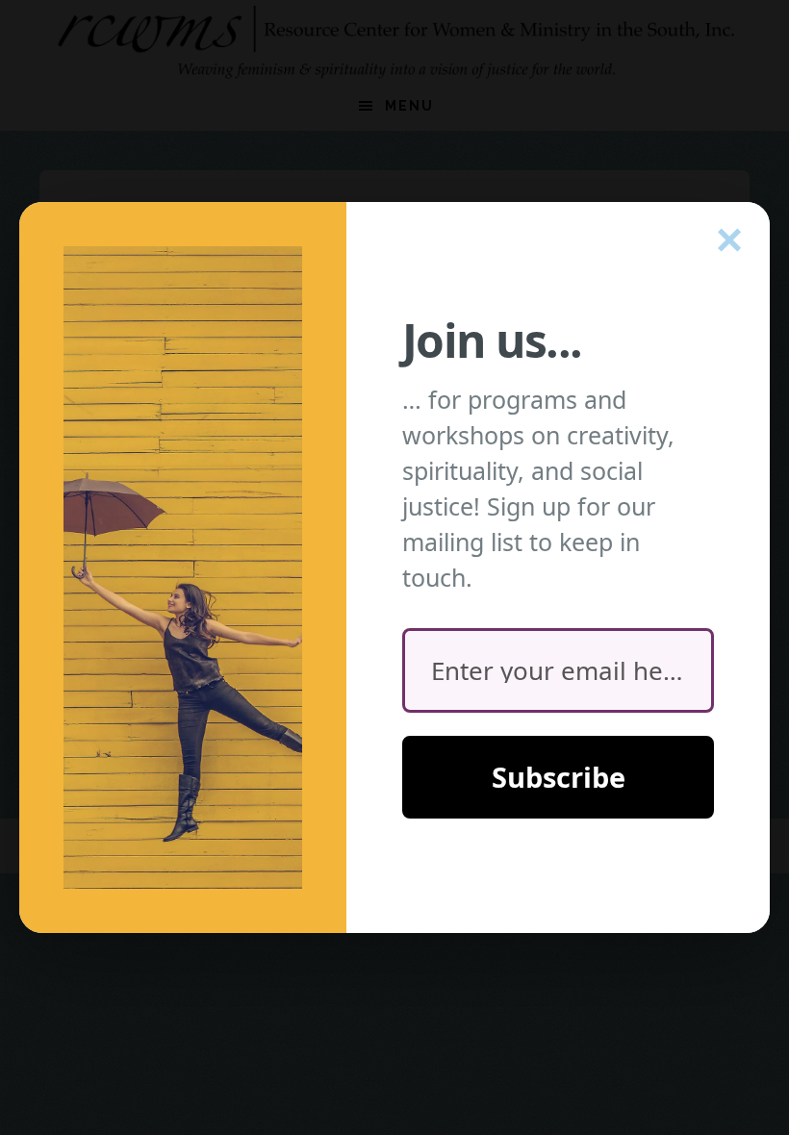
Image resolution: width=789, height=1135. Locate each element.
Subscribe (558, 776)
